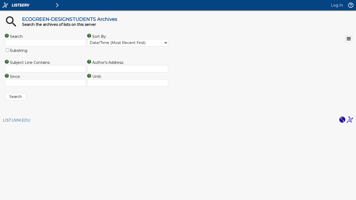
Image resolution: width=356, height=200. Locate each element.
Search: (16, 36)
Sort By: (99, 36)
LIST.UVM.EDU (16, 120)
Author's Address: (108, 62)
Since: (15, 76)
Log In (337, 5)
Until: (96, 76)
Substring (18, 50)
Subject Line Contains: (30, 62)
